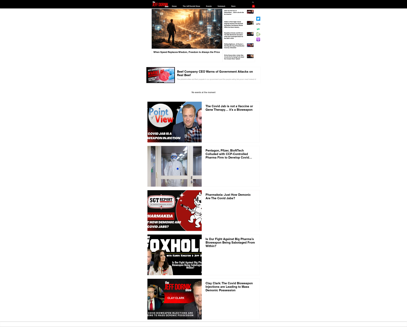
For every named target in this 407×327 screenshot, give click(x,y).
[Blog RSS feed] (253, 2)
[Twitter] (258, 19)
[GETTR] (258, 24)
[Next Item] (219, 29)
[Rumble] (258, 34)
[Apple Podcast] (258, 39)
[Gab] (258, 29)
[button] (191, 6)
